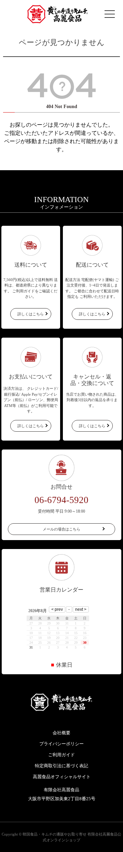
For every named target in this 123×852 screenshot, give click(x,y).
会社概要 (61, 732)
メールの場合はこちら (61, 529)
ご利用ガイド (61, 754)
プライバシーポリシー (61, 743)
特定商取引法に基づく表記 (61, 765)
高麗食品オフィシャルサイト (62, 776)
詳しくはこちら (30, 314)
